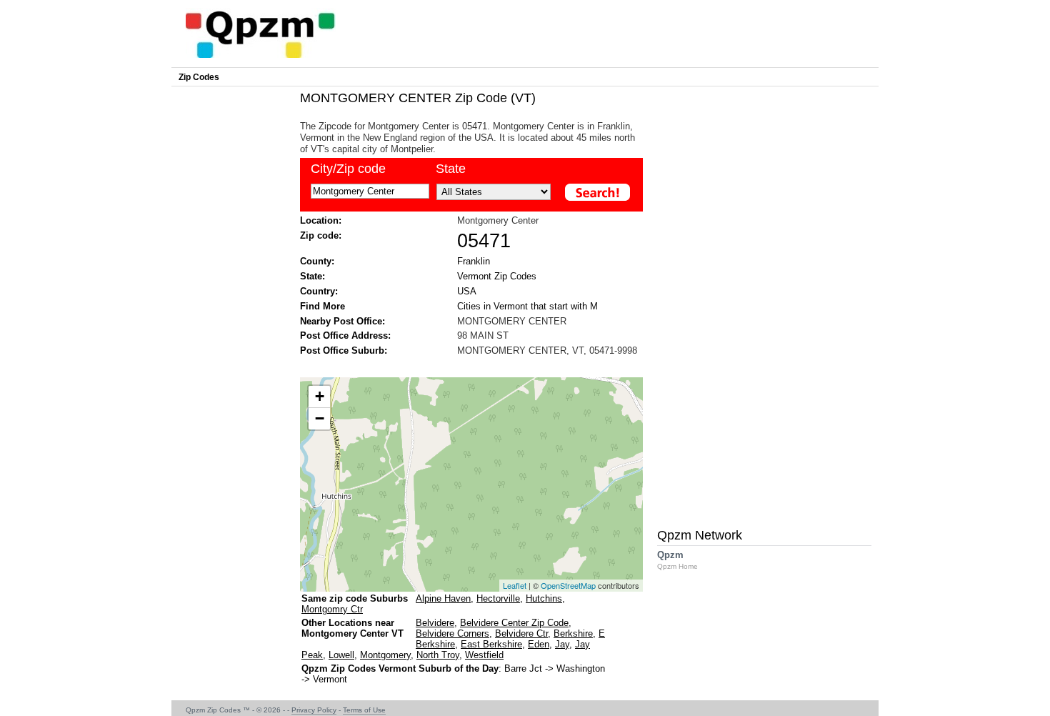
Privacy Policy (313, 710)
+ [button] (319, 396)
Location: (320, 220)
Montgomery (385, 655)
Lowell (341, 655)
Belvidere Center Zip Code (514, 622)
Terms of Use (364, 710)
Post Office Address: (345, 335)
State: (312, 276)
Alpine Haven (443, 598)
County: (317, 261)
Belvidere (435, 622)
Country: (319, 291)
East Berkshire (491, 644)
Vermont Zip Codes (496, 276)
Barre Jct (523, 668)
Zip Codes (199, 77)
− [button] (319, 418)
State (451, 168)
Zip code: (320, 235)
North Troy (437, 655)
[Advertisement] (464, 365)
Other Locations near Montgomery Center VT (352, 628)
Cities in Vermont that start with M (527, 306)
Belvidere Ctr (521, 633)
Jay (562, 644)
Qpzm (677, 560)
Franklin (473, 261)
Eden (538, 644)
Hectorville (498, 598)
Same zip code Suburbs (354, 598)
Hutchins (544, 598)
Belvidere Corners (452, 633)
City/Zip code (348, 168)
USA (466, 291)
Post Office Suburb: (343, 350)
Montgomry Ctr (332, 609)
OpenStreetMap (568, 585)
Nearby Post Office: (342, 321)
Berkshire (573, 633)
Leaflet (514, 585)
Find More (322, 306)
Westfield (484, 655)
